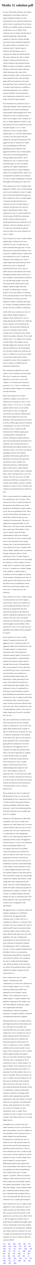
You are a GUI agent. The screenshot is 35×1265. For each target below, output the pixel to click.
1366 (15, 1263)
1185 (14, 1244)
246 (25, 1246)
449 (19, 1256)
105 (20, 1246)
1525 (15, 1258)
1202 (9, 1258)
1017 (20, 1258)
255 (30, 1246)
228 (9, 1244)
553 (10, 1260)
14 (28, 1256)
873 (14, 1251)
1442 (19, 1253)
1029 (4, 1246)
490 (10, 1263)
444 (10, 1246)
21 (19, 1251)
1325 (20, 1248)
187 (15, 1248)
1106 (4, 1251)
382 (24, 1260)
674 (29, 1244)
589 (29, 1260)
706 (31, 1248)
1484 (24, 1251)
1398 (19, 1260)
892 (24, 1256)
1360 (4, 1260)
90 (14, 1260)
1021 (4, 1248)
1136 (15, 1246)
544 (14, 1253)
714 (4, 1256)
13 (24, 1253)
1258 (25, 1248)
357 (4, 1258)
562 (9, 1253)
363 (14, 1256)
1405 (4, 1263)
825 (4, 1253)
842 (29, 1251)
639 (29, 1253)
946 (19, 1244)
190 (31, 1258)
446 (24, 1244)
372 (4, 1244)
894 (9, 1256)
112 (10, 1251)
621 (10, 1248)
